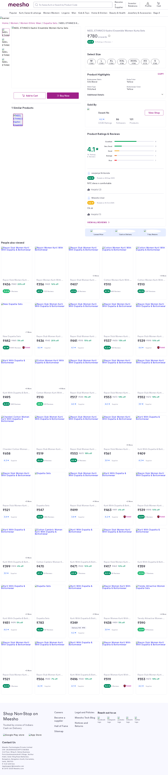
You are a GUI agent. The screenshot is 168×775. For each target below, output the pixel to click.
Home (5, 23)
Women (14, 23)
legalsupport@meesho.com (13, 766)
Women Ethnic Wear (30, 23)
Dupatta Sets (50, 23)
